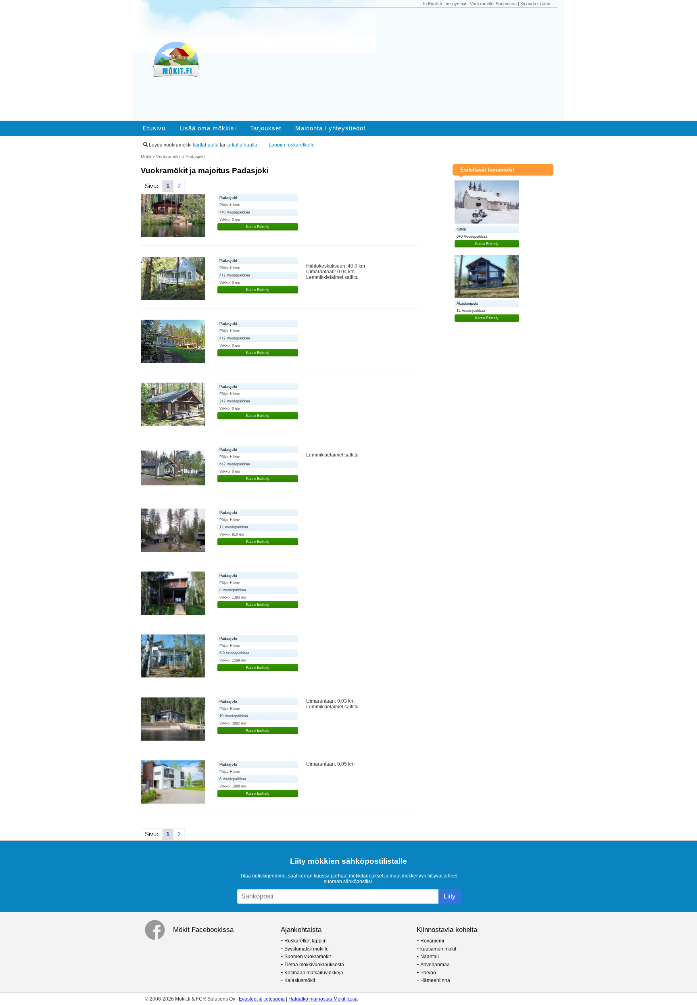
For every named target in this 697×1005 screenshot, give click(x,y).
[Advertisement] (392, 64)
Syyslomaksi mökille (306, 949)
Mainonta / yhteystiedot (330, 128)
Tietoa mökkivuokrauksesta (314, 964)
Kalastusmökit (299, 980)
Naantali (429, 956)
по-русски (456, 3)
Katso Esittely (257, 227)
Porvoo (428, 973)
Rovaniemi (432, 941)
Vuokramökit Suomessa (493, 3)
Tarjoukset (265, 128)
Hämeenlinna (435, 980)
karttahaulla (206, 145)
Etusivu (154, 128)
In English (432, 3)
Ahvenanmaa (435, 964)
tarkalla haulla (241, 145)
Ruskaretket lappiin (305, 941)
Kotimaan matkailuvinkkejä (313, 973)
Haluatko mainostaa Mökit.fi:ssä (323, 999)
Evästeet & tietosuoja (262, 999)
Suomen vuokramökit (307, 956)
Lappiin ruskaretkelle (292, 145)
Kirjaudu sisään (535, 3)
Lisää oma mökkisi (207, 128)
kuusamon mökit (438, 949)
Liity (449, 896)
